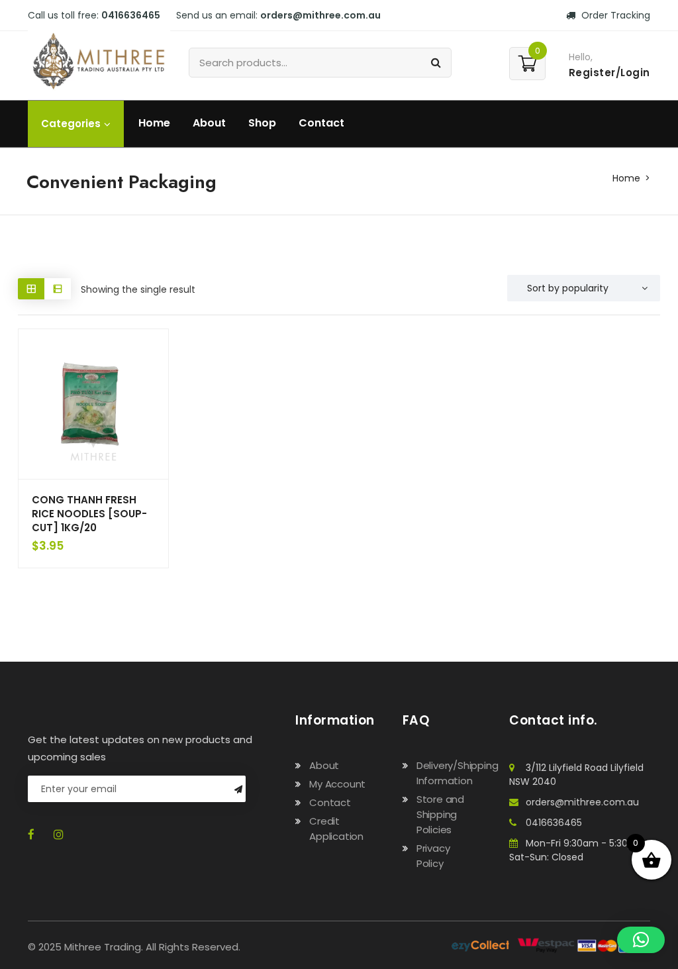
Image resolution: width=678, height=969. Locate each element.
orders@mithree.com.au (582, 802)
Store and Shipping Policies (440, 814)
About (209, 122)
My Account (337, 784)
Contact (321, 122)
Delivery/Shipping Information (457, 773)
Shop (262, 122)
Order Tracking (614, 15)
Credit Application (336, 828)
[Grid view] (31, 288)
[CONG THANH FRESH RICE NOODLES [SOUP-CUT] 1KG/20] (93, 404)
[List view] (57, 288)
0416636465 (554, 822)
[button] (641, 940)
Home (154, 122)
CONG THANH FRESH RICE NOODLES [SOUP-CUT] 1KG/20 (89, 514)
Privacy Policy (433, 855)
